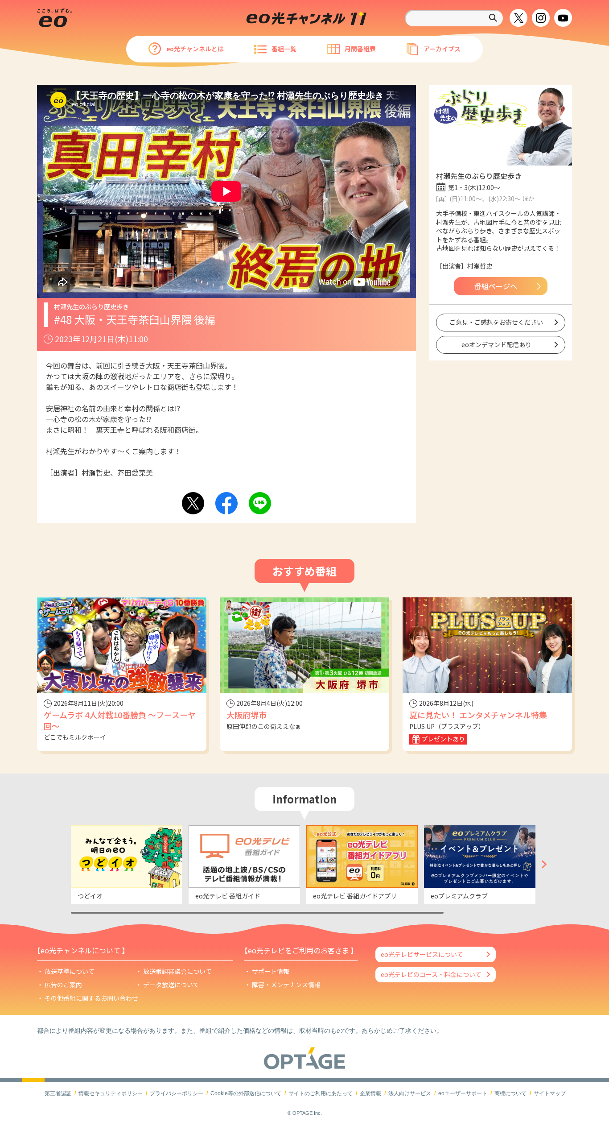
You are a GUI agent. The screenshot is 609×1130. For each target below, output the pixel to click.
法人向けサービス (409, 1093)
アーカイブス (442, 48)
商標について (510, 1093)
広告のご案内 (63, 984)
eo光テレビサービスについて (422, 954)
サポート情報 (270, 971)
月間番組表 (360, 48)
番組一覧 (284, 48)
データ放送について (171, 984)
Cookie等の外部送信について (245, 1093)
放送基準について (70, 971)
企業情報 (370, 1093)
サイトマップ (550, 1093)
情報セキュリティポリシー (110, 1093)
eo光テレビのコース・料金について (431, 974)
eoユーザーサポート (462, 1093)
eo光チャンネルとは (195, 48)
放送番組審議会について (177, 971)
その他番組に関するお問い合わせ (91, 997)
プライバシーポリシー (176, 1093)
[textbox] (454, 18)
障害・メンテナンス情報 (286, 984)
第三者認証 (58, 1093)
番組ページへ (495, 286)
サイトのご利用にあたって (320, 1093)
